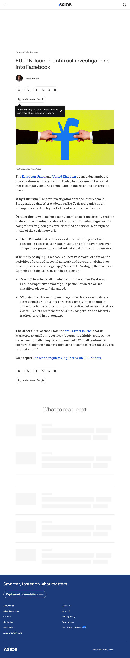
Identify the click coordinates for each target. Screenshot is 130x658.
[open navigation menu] (5, 5)
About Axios (8, 606)
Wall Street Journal (79, 331)
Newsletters (9, 627)
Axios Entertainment (12, 633)
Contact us (8, 622)
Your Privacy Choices (72, 627)
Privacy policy (68, 617)
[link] (19, 89)
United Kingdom (64, 176)
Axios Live (67, 606)
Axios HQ (66, 611)
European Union (34, 176)
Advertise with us (11, 611)
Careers (7, 617)
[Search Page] (125, 5)
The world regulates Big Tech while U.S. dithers (67, 358)
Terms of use (68, 622)
